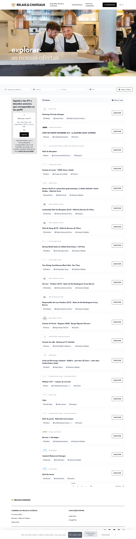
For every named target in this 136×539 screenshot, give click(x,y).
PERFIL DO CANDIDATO (90, 5)
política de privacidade (26, 151)
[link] (117, 113)
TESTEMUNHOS (77, 5)
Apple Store (72, 516)
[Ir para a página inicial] (28, 5)
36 (91, 486)
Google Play (73, 520)
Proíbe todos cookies (90, 534)
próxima (118, 486)
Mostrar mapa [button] (118, 100)
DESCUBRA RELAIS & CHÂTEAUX (57, 5)
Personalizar (105, 535)
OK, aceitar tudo (75, 535)
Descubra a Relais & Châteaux (20, 518)
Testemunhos (15, 522)
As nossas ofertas (16, 514)
